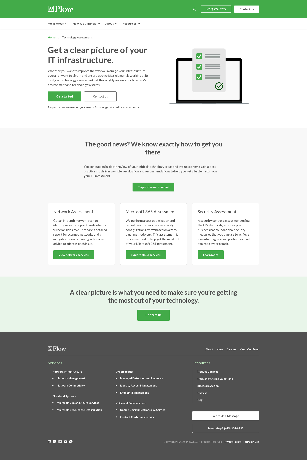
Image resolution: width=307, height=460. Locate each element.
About (109, 23)
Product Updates (207, 371)
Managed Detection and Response (141, 378)
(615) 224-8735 (216, 9)
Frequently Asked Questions (215, 378)
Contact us (246, 9)
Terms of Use (251, 441)
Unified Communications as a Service (142, 409)
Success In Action (208, 385)
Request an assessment (153, 187)
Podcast (202, 393)
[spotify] (71, 441)
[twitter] (55, 441)
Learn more (210, 254)
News (220, 349)
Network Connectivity (71, 385)
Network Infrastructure (67, 371)
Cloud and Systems (64, 396)
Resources (129, 23)
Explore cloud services (146, 254)
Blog (200, 399)
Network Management (71, 378)
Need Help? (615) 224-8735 (225, 428)
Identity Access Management (138, 385)
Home (51, 37)
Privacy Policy (232, 441)
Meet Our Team (249, 349)
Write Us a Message (225, 415)
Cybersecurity (124, 371)
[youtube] (65, 441)
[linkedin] (49, 441)
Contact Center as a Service (137, 417)
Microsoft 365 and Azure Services (78, 402)
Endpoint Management (134, 392)
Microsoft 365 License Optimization (79, 409)
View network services (74, 254)
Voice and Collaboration (131, 403)
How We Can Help (84, 23)
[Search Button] (194, 9)
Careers (231, 349)
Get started (64, 96)
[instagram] (60, 441)
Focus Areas (56, 23)
